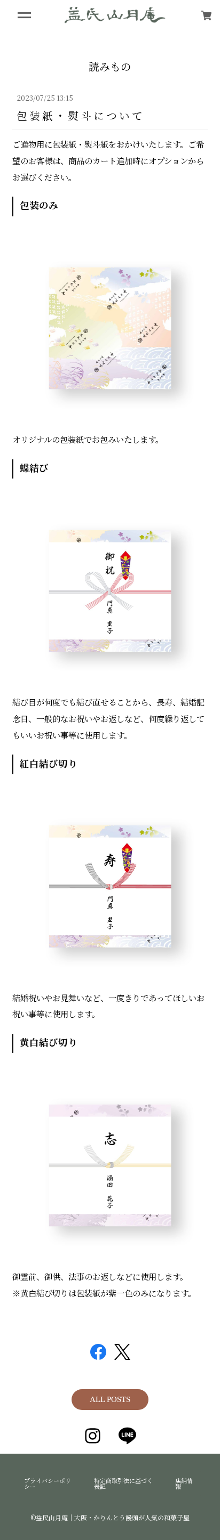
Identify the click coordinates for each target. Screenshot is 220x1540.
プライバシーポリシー (47, 1483)
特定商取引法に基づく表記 (123, 1483)
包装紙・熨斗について (81, 115)
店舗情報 (184, 1483)
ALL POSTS (110, 1399)
